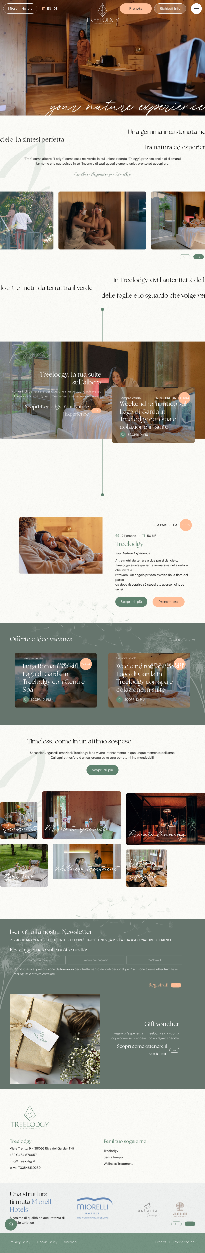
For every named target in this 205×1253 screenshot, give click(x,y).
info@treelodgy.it (22, 1161)
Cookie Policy (47, 1242)
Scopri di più (131, 601)
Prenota (135, 8)
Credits (160, 1242)
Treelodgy (111, 1151)
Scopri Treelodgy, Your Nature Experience (57, 411)
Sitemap (70, 1242)
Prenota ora (168, 601)
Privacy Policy (20, 1242)
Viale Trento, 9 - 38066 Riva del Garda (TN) (42, 1148)
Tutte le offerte (179, 640)
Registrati (158, 985)
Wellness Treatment (118, 1164)
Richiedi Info (170, 8)
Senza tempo (113, 1157)
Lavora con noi (184, 1242)
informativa (67, 969)
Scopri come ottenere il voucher (142, 1050)
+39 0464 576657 (23, 1155)
